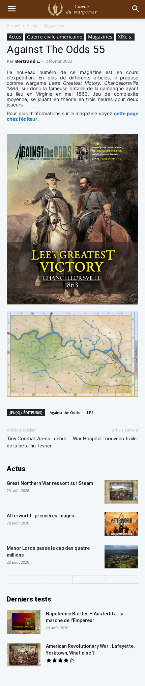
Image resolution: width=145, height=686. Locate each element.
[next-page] (105, 579)
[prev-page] (39, 579)
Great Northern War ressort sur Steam (50, 483)
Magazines (54, 25)
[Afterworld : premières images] (121, 524)
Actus (32, 25)
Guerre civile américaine (54, 36)
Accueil (13, 25)
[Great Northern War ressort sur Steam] (121, 492)
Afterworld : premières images (40, 515)
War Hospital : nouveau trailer (105, 439)
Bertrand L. (27, 61)
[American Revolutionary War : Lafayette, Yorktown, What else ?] (23, 654)
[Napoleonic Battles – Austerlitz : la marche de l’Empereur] (23, 622)
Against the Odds (65, 412)
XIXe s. (125, 36)
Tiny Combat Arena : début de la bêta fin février (37, 442)
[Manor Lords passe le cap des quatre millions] (121, 556)
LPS (90, 412)
